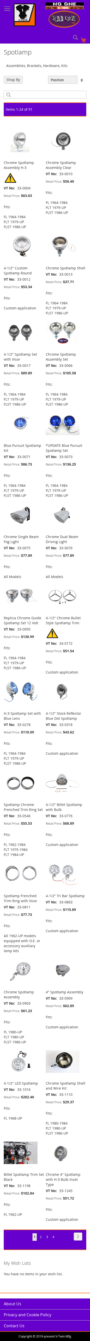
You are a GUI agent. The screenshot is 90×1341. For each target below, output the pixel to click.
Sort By (39, 79)
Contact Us (14, 1326)
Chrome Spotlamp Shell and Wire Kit (65, 1086)
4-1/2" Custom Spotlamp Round (18, 270)
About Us (12, 1304)
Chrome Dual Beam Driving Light (62, 539)
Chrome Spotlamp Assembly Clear (61, 165)
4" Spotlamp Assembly (64, 992)
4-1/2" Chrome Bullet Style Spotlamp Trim (63, 620)
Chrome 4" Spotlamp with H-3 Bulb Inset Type (63, 1179)
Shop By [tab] (13, 79)
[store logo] (25, 15)
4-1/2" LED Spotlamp (21, 1083)
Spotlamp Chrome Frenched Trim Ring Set (23, 807)
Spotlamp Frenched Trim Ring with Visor (20, 898)
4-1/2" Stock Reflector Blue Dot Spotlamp (63, 716)
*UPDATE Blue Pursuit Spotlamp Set (64, 448)
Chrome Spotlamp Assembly (19, 994)
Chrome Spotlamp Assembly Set (61, 357)
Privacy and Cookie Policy (27, 1315)
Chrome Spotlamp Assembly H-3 (19, 165)
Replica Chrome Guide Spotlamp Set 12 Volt (22, 620)
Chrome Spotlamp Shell (65, 268)
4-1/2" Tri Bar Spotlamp (65, 895)
